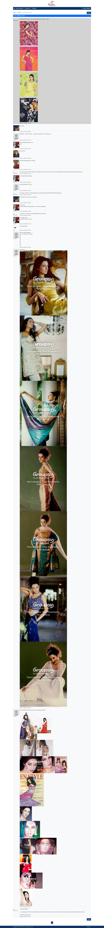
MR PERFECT (15, 20)
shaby (14, 131)
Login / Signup (86, 8)
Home (14, 12)
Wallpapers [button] (19, 8)
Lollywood (19, 12)
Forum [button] (34, 8)
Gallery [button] (27, 8)
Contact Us (89, 926)
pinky (14, 230)
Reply (89, 12)
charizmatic (15, 158)
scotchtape (15, 238)
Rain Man (14, 148)
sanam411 (15, 190)
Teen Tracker (15, 169)
